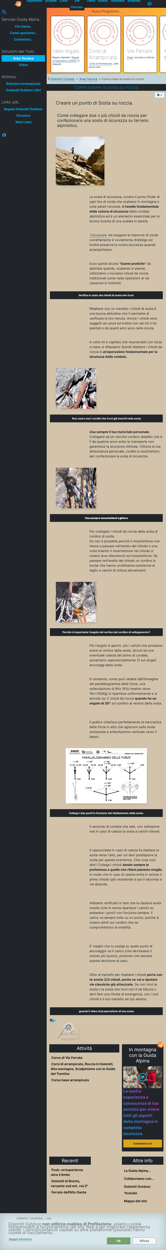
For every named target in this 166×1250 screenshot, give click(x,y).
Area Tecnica (23, 58)
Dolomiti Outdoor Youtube (137, 1190)
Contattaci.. (23, 39)
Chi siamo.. (23, 26)
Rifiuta (144, 1241)
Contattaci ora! (142, 1143)
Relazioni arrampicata (23, 84)
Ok (119, 1241)
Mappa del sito (135, 1201)
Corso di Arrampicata (100, 63)
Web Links (23, 122)
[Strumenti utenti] (159, 95)
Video (23, 65)
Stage (130, 57)
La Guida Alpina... (137, 1171)
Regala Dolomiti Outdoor (23, 109)
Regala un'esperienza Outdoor (65, 59)
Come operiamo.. (23, 33)
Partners (23, 116)
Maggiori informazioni (20, 1239)
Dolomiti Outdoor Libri (23, 90)
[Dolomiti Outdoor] (18, 4)
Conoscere (98, 235)
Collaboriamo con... (139, 1179)
